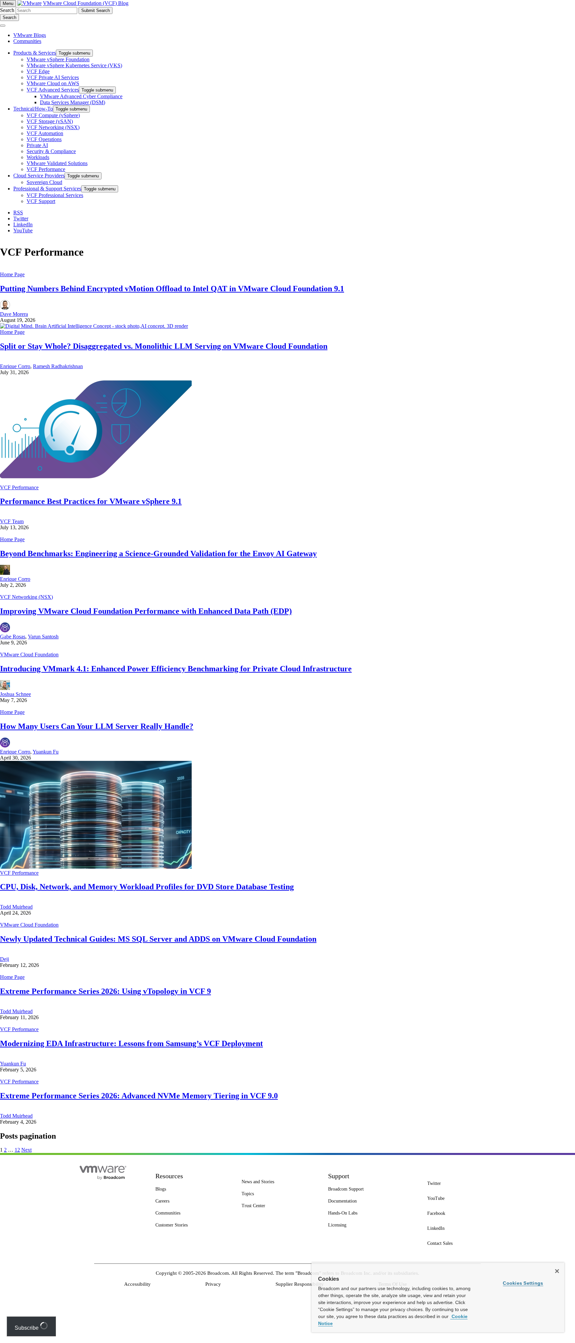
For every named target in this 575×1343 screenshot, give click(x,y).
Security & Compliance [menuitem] (51, 151)
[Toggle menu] (2, 26)
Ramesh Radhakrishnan (58, 366)
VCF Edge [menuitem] (38, 71)
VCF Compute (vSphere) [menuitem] (53, 115)
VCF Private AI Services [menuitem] (53, 77)
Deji (4, 959)
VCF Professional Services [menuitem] (55, 195)
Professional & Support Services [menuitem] (47, 188)
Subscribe (27, 1328)
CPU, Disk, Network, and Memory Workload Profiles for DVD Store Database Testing (147, 886)
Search (7, 10)
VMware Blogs (29, 35)
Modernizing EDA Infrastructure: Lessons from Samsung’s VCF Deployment (131, 1043)
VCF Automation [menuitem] (45, 133)
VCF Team (12, 521)
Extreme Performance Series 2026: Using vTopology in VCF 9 (105, 991)
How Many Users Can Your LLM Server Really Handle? (96, 726)
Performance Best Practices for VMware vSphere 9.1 (91, 501)
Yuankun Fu (46, 752)
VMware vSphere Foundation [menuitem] (58, 59)
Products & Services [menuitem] (34, 53)
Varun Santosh (43, 636)
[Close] (557, 1271)
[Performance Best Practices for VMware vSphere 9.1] (96, 481)
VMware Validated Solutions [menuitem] (57, 163)
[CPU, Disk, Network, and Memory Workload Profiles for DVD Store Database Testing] (96, 867)
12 (17, 1150)
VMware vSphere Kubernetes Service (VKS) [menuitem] (74, 65)
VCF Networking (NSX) (26, 597)
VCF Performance (19, 487)
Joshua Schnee (15, 694)
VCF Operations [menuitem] (44, 139)
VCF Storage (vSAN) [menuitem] (50, 121)
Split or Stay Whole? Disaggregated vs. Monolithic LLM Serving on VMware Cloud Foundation (163, 346)
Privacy (213, 1284)
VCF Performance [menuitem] (46, 169)
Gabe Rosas (12, 636)
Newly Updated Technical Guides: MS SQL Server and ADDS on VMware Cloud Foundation (158, 939)
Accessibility (137, 1284)
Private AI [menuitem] (37, 145)
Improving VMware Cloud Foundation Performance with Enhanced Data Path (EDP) (146, 611)
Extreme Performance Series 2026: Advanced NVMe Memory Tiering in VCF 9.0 (139, 1095)
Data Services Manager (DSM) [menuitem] (72, 102)
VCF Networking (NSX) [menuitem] (53, 127)
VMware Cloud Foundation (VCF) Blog (85, 3)
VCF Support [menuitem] (41, 201)
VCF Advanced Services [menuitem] (53, 90)
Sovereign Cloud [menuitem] (44, 182)
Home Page (12, 274)
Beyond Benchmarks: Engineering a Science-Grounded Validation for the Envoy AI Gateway (158, 553)
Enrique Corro (15, 366)
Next (26, 1150)
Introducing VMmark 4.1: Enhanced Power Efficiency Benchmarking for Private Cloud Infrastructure (176, 668)
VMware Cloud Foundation (29, 654)
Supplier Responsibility (300, 1284)
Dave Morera (14, 314)
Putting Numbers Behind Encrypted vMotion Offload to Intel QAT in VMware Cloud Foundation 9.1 (172, 288)
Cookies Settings (523, 1283)
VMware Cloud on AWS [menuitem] (53, 83)
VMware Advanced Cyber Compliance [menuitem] (81, 96)
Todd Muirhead (16, 907)
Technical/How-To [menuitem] (33, 109)
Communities (27, 41)
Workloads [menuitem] (38, 157)
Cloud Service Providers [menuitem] (39, 175)
